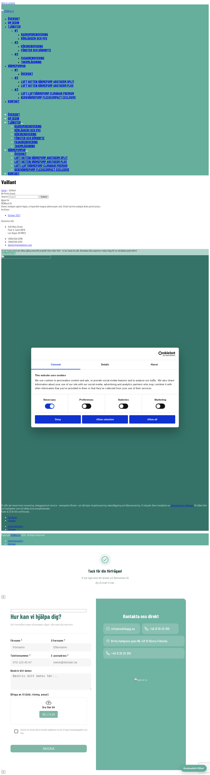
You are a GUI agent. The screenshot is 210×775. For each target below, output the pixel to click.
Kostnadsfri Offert (194, 768)
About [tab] (154, 364)
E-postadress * (59, 655)
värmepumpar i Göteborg (182, 505)
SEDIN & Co (16, 535)
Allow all (152, 419)
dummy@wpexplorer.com (20, 244)
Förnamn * (16, 640)
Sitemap (12, 529)
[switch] (86, 406)
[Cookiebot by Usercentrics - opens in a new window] (161, 353)
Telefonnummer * (20, 655)
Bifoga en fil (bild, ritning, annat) (29, 694)
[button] (27, 151)
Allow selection (105, 419)
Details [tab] (105, 364)
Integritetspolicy (15, 526)
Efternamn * (58, 640)
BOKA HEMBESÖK (8, 253)
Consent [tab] (56, 364)
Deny (58, 419)
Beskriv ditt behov (21, 670)
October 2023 (14, 215)
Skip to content (8, 2)
